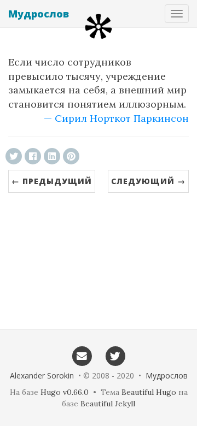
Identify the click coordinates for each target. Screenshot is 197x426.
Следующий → (148, 181)
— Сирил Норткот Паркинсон (116, 118)
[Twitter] (115, 355)
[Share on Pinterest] (71, 156)
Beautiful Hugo (148, 392)
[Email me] (82, 355)
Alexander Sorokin (42, 375)
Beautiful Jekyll (107, 404)
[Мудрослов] (98, 26)
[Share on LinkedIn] (52, 156)
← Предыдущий (51, 181)
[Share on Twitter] (13, 156)
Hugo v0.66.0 (64, 392)
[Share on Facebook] (33, 156)
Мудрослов (38, 13)
